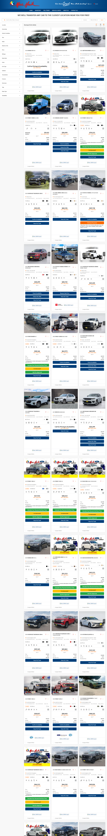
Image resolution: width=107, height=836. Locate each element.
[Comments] (48, 62)
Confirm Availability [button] (37, 72)
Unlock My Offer (64, 147)
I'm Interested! (92, 150)
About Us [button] (66, 10)
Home (31, 10)
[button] (49, 37)
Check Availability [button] (64, 143)
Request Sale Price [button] (64, 293)
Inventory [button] (38, 10)
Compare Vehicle (30, 90)
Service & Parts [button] (56, 10)
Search (102, 19)
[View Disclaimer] (37, 62)
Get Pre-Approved (92, 153)
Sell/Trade (46, 10)
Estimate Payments (92, 222)
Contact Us (74, 10)
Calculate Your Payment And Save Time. (92, 146)
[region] (65, 73)
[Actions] (48, 50)
